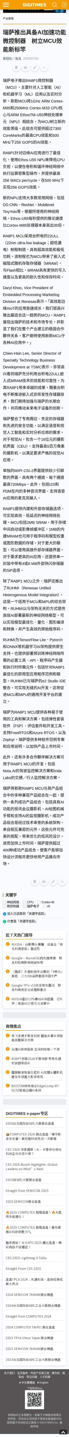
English (43, 1382)
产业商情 (8, 18)
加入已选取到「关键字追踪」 (27, 913)
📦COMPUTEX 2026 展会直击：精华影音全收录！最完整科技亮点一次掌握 (33, 1136)
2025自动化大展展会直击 (24, 1180)
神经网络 (13, 902)
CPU (30, 902)
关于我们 (9, 1373)
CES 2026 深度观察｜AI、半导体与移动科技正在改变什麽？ (34, 1151)
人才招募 (45, 1376)
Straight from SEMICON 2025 (27, 1190)
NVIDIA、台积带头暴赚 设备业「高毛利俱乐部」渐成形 (37, 946)
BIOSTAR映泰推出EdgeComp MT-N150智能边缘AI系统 (36, 1088)
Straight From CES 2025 (23, 1268)
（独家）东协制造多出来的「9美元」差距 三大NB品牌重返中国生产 (37, 973)
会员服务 (22, 1373)
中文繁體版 (28, 1382)
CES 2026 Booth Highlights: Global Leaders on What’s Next (32, 1166)
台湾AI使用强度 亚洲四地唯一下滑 (36, 1049)
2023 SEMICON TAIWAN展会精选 (29, 1349)
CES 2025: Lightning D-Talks (26, 1258)
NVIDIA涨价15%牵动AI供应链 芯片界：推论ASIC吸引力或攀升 (37, 1001)
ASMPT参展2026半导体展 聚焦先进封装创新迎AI (36, 1060)
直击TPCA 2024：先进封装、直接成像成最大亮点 (34, 1281)
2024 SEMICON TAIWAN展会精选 (29, 1294)
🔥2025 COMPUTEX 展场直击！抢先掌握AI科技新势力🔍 (33, 1229)
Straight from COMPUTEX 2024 (28, 1316)
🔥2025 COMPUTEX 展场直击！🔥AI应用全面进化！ (34, 1214)
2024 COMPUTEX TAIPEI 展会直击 (30, 1327)
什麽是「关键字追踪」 (22, 921)
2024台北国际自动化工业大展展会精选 (33, 1305)
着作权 (56, 1373)
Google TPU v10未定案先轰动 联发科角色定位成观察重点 (36, 987)
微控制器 (13, 906)
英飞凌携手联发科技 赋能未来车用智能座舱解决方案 (37, 1038)
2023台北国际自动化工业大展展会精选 (33, 1359)
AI (48, 906)
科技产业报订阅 (39, 1373)
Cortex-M (48, 902)
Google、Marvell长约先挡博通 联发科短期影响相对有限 (37, 960)
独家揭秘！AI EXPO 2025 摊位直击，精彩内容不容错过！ (34, 1244)
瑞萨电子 (33, 906)
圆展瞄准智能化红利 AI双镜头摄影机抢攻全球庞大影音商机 (37, 1074)
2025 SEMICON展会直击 (23, 1201)
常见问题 (31, 1376)
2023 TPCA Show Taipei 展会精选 (29, 1338)
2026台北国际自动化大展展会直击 (30, 1123)
